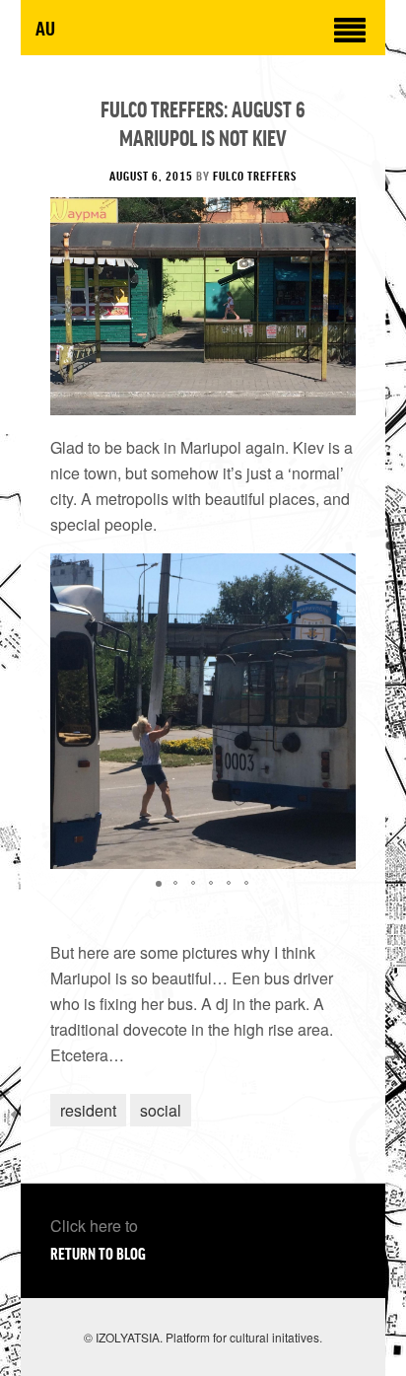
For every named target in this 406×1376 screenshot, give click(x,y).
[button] (338, 711)
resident (88, 1110)
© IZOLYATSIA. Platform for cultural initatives (201, 1337)
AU (45, 27)
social (160, 1110)
